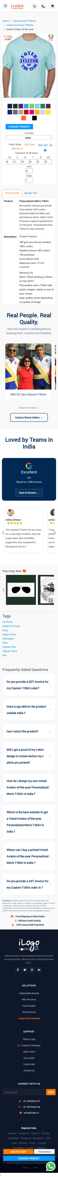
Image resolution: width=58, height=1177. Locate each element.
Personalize (44, 1151)
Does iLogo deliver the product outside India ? (26, 710)
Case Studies (29, 1005)
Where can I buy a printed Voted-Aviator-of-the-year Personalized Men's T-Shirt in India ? (27, 856)
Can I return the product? (22, 731)
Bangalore (24, 1133)
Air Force (7, 621)
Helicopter (8, 638)
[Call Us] (43, 6)
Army (5, 630)
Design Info (30, 193)
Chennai (35, 1133)
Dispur (32, 1143)
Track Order (29, 1064)
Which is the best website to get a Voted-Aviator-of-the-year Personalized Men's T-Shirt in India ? (27, 821)
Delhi (48, 1138)
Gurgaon (42, 1143)
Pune (14, 1143)
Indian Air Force (11, 626)
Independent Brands (29, 993)
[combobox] (29, 137)
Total (29, 175)
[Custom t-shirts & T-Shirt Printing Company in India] (16, 6)
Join (51, 1092)
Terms (35, 1167)
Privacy (26, 1167)
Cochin (30, 1147)
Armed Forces (29, 1012)
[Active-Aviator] (19, 590)
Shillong (23, 1143)
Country (29, 133)
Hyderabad (13, 1138)
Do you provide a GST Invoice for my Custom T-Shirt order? (27, 685)
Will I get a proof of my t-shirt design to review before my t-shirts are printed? (25, 756)
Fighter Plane (9, 651)
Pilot (5, 642)
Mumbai (12, 1133)
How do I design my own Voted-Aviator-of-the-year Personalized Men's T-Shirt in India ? (27, 787)
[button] (6, 66)
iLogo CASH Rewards (29, 1018)
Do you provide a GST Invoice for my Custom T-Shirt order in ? (27, 884)
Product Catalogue (30, 1045)
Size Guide (29, 1057)
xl (41, 157)
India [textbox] (28, 137)
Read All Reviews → (29, 492)
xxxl (29, 166)
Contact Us (29, 1070)
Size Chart (29, 144)
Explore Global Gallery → (29, 417)
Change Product (19, 126)
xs (9, 157)
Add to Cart (18, 1151)
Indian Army (9, 634)
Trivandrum (19, 1147)
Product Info (12, 193)
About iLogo (29, 1039)
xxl (48, 157)
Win (4, 655)
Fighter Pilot (9, 646)
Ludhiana (40, 1147)
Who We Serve (29, 999)
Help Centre (29, 1051)
